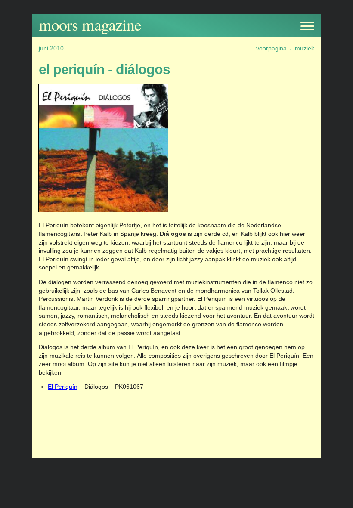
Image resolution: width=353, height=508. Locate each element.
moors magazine (90, 24)
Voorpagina (271, 48)
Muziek (304, 48)
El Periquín (62, 386)
